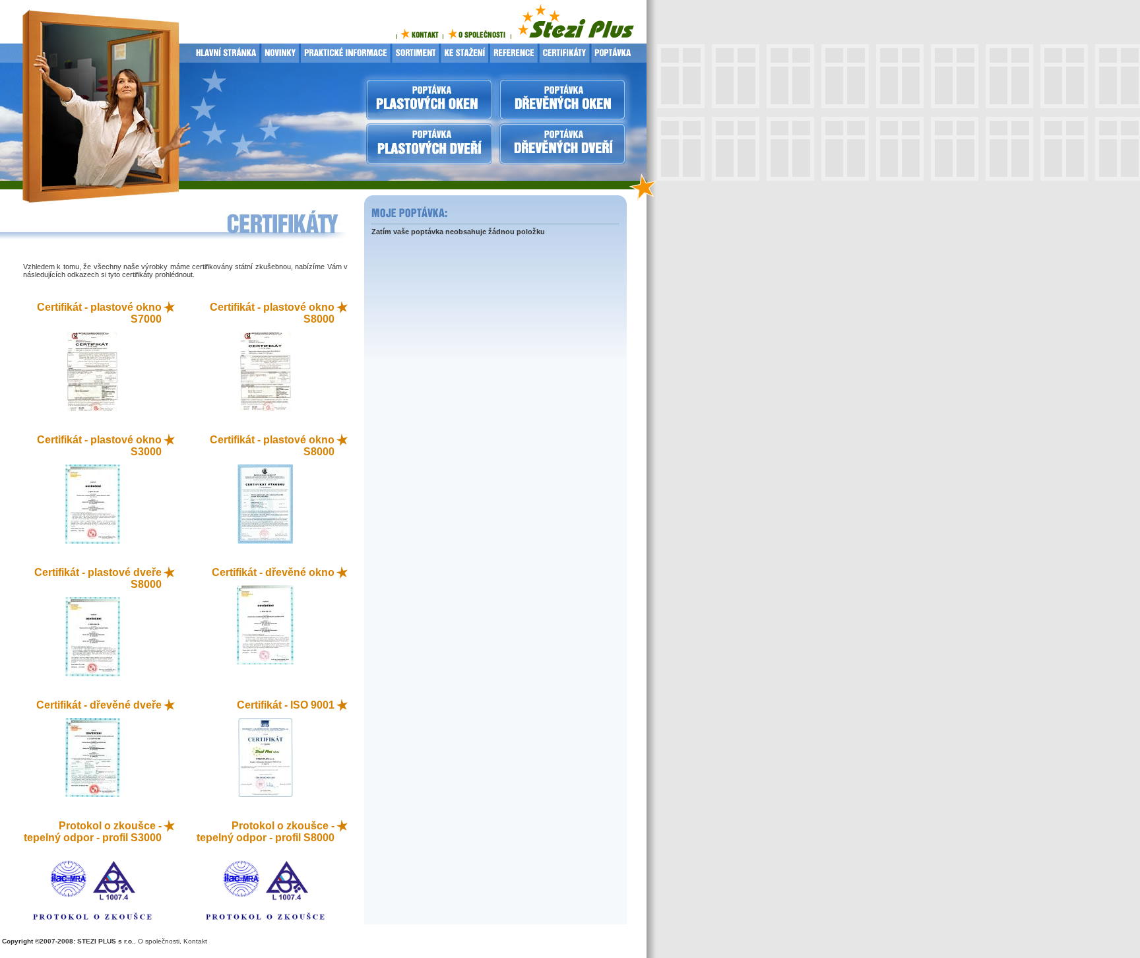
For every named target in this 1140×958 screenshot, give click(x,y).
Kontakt (195, 941)
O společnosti (158, 941)
